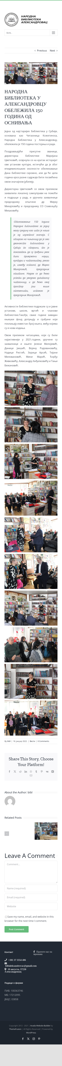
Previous (42, 50)
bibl (9, 741)
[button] (7, 833)
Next (52, 50)
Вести (32, 741)
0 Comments (43, 741)
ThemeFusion (15, 1029)
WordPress (31, 1032)
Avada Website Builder (40, 1025)
